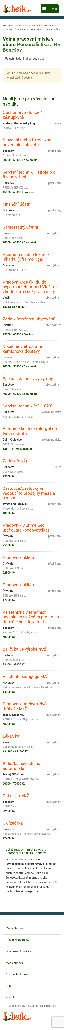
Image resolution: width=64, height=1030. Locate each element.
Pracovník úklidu (18, 557)
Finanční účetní (17, 204)
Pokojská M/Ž (16, 795)
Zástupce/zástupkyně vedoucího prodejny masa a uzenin (29, 493)
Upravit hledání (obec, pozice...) (24, 58)
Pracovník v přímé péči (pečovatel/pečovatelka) (26, 527)
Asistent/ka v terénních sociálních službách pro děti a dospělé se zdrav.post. (31, 617)
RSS (8, 986)
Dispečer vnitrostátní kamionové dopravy (22, 349)
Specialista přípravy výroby (28, 378)
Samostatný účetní (20, 227)
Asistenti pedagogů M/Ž (25, 676)
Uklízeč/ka (13, 823)
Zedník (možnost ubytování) (29, 319)
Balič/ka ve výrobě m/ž (24, 649)
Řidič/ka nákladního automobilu (21, 766)
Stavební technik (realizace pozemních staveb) (28, 142)
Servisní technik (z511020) (27, 406)
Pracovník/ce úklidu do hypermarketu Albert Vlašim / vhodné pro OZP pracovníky (30, 287)
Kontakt (10, 997)
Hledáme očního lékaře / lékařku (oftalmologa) (26, 257)
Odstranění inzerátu (18, 974)
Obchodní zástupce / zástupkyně (22, 115)
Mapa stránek (14, 928)
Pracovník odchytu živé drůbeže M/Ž (25, 706)
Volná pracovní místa (38, 25)
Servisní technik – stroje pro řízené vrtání (29, 174)
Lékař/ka (11, 736)
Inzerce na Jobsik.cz (18, 951)
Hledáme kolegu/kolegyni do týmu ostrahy (30, 431)
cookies (51, 1005)
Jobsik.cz (19, 25)
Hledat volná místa (17, 939)
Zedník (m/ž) (15, 461)
